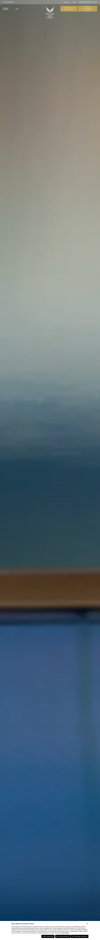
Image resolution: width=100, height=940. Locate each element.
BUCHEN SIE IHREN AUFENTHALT (88, 2)
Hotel (74, 2)
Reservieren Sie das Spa (69, 9)
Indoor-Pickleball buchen (87, 8)
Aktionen (66, 2)
